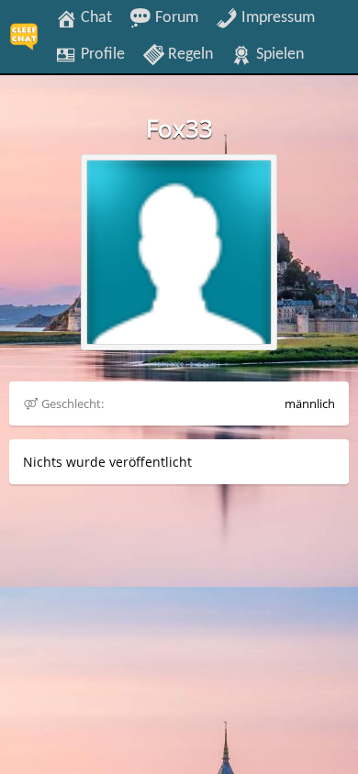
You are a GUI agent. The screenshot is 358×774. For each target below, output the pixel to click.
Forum (174, 17)
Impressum (276, 17)
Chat (94, 17)
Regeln (188, 54)
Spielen (278, 54)
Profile (101, 54)
